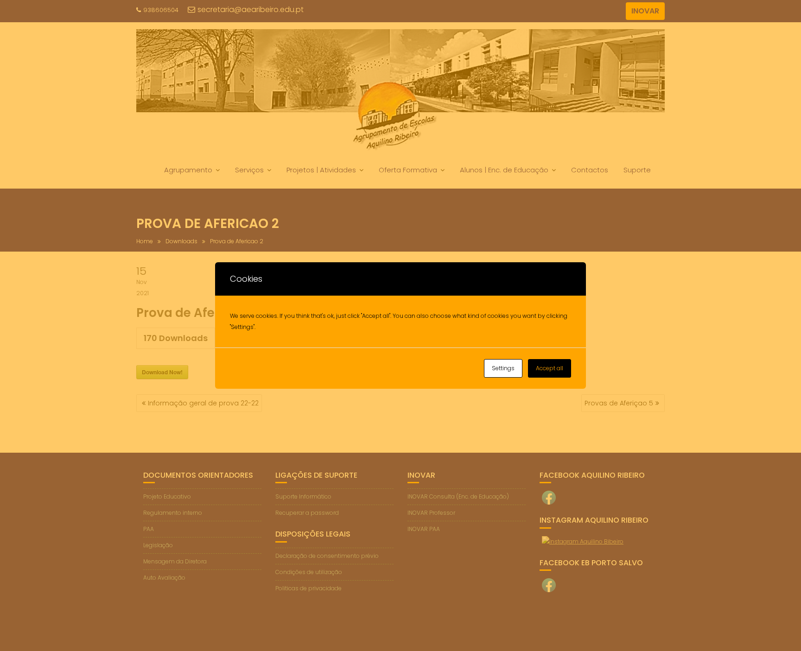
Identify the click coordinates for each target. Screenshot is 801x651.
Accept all (549, 368)
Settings (503, 368)
